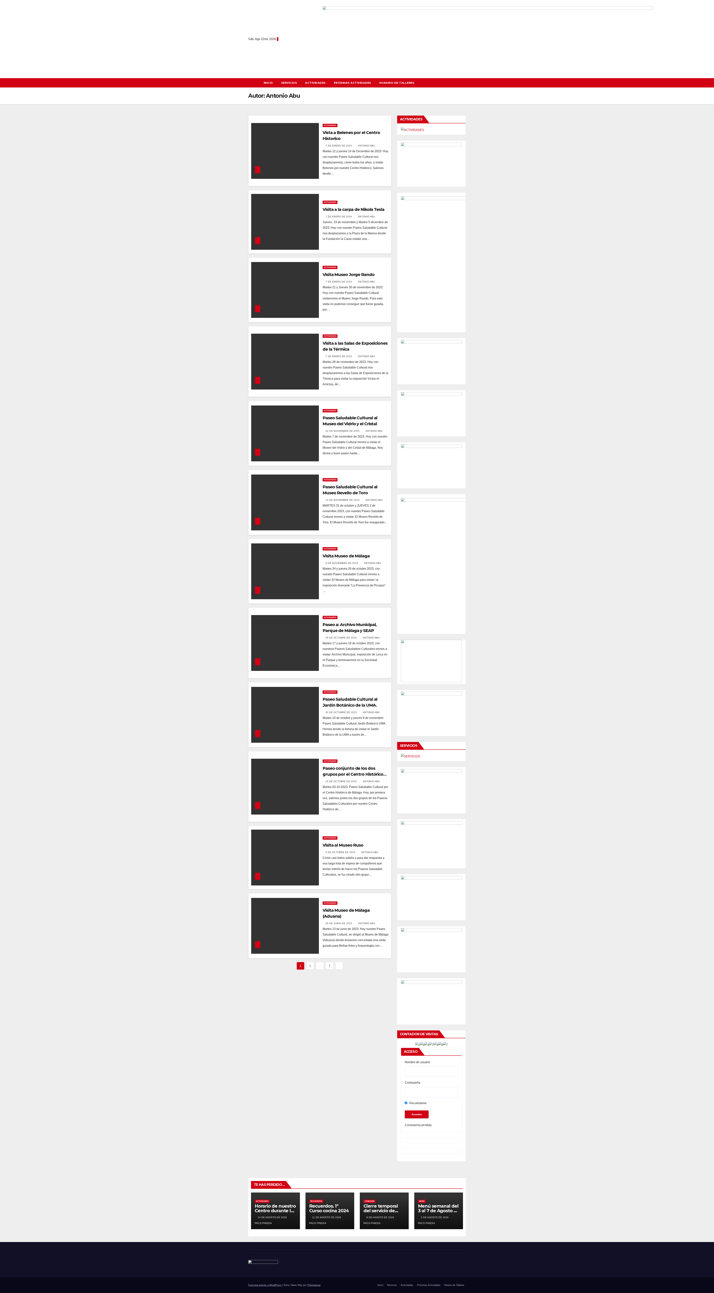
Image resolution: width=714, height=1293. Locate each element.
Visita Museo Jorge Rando (348, 274)
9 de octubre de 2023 (341, 852)
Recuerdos (316, 1201)
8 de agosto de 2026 (380, 1217)
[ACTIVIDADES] (412, 129)
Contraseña (412, 1082)
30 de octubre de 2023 (342, 637)
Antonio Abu (366, 145)
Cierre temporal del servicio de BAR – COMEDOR (382, 1210)
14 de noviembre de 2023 (343, 500)
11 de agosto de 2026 (327, 1217)
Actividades (315, 82)
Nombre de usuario (417, 1062)
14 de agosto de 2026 (273, 1217)
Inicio (268, 82)
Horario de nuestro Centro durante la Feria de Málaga (275, 1210)
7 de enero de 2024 (339, 145)
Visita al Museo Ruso (343, 845)
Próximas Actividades (352, 82)
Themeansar (313, 1285)
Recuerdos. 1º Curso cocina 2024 (329, 1208)
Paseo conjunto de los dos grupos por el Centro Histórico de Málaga (353, 774)
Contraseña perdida (418, 1125)
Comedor (369, 1201)
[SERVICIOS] (410, 756)
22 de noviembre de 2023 (343, 431)
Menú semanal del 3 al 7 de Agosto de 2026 (438, 1210)
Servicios (289, 82)
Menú (421, 1201)
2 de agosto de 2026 (435, 1217)
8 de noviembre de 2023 (342, 563)
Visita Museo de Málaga (346, 555)
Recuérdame (418, 1103)
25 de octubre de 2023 (342, 781)
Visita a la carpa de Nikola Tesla (353, 209)
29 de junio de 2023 (339, 923)
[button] (465, 82)
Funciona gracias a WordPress (265, 1285)
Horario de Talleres (396, 82)
